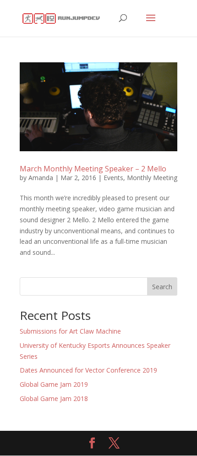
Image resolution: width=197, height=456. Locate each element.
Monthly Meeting (152, 177)
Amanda (40, 177)
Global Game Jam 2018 (54, 398)
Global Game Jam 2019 (54, 384)
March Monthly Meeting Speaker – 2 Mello (93, 169)
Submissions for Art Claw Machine (70, 331)
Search (162, 286)
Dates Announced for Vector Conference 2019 (88, 370)
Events (113, 177)
